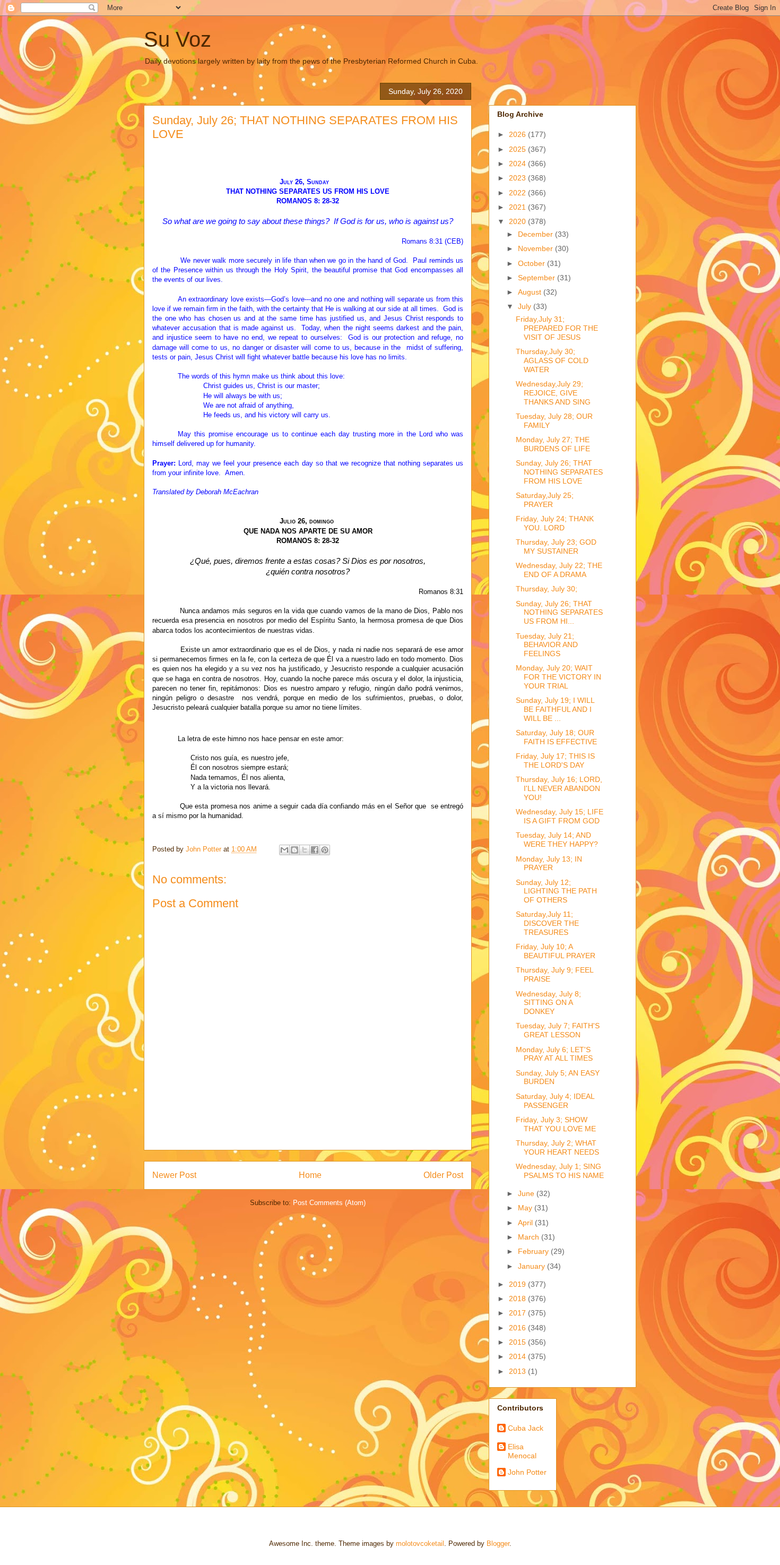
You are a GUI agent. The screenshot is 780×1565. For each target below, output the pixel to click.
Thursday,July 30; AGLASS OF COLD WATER (552, 360)
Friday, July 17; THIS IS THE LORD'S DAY (555, 760)
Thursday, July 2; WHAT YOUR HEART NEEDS (557, 1147)
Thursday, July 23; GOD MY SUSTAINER (556, 546)
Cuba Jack (525, 1428)
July (525, 306)
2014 (518, 1356)
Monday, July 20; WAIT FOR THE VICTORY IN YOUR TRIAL (558, 677)
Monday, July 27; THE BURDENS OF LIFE (553, 444)
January (532, 1266)
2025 (518, 149)
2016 (518, 1327)
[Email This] (284, 850)
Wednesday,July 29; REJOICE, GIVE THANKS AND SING (553, 393)
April (526, 1222)
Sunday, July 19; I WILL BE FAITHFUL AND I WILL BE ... (555, 709)
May (526, 1207)
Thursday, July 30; (546, 588)
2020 (518, 221)
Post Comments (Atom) (329, 1203)
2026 (518, 134)
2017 (518, 1313)
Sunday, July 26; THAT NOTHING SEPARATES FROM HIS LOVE (559, 472)
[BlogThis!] (294, 850)
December (536, 234)
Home (310, 1175)
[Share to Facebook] (314, 850)
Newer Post (174, 1175)
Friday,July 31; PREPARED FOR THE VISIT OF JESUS (557, 328)
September (537, 277)
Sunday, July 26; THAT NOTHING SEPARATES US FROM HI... (559, 612)
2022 (518, 192)
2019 (518, 1284)
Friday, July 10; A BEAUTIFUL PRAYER (555, 951)
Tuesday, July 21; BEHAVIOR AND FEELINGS (547, 645)
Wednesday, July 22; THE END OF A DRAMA (559, 570)
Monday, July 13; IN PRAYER (549, 863)
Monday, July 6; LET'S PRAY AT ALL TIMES (554, 1054)
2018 (518, 1298)
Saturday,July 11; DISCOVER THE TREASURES (547, 923)
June (527, 1193)
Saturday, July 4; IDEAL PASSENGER (555, 1101)
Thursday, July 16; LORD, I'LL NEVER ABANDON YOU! (559, 788)
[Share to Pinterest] (324, 850)
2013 (518, 1371)
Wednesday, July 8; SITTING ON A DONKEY (548, 1003)
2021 (518, 207)
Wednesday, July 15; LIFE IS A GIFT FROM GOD (559, 816)
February (534, 1251)
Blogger (498, 1543)
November (536, 248)
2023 (518, 178)
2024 (518, 163)
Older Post (443, 1175)
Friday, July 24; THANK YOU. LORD (555, 523)
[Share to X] (304, 850)
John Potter (527, 1472)
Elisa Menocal (522, 1451)
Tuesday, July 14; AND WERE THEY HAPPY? (557, 839)
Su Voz (177, 39)
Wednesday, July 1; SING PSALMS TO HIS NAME (560, 1171)
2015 (518, 1342)
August (530, 292)
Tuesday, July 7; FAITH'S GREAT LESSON (558, 1030)
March (529, 1237)
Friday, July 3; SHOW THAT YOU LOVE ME (556, 1124)
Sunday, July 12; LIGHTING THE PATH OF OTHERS (556, 891)
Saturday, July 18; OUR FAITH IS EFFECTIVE (556, 737)
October (532, 263)
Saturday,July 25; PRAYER (545, 500)
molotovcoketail (420, 1543)
